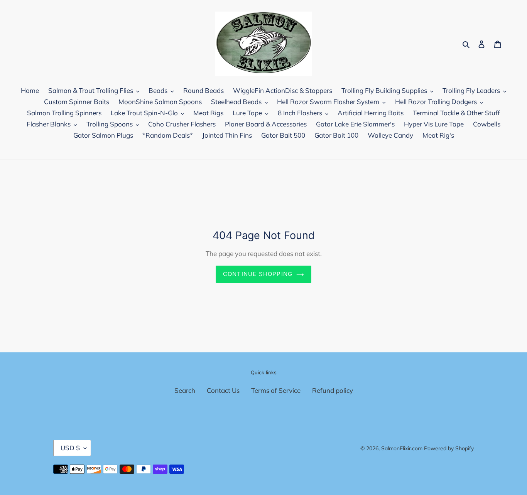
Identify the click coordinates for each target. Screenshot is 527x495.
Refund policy (332, 390)
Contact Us (223, 390)
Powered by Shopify (449, 448)
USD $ (70, 448)
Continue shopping (257, 274)
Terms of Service (276, 390)
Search (184, 390)
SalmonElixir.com (401, 448)
